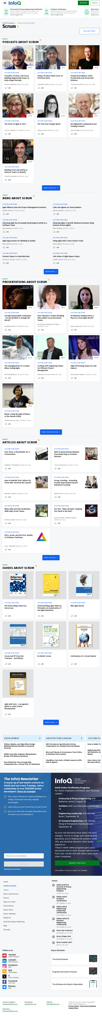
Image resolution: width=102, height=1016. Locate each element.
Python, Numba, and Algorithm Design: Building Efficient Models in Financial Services (19, 746)
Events (6, 898)
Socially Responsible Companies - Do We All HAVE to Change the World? (17, 318)
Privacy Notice (74, 1006)
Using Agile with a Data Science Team (68, 241)
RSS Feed (18, 26)
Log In (6, 890)
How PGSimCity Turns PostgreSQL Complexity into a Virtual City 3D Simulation (22, 763)
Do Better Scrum (44, 656)
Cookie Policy (73, 1008)
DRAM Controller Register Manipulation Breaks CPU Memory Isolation (20, 755)
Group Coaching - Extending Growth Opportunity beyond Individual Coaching (66, 482)
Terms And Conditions (88, 1006)
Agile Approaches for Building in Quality (18, 241)
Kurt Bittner (59, 518)
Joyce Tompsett (10, 130)
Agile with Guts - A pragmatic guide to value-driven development (16, 706)
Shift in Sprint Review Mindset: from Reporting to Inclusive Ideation (66, 454)
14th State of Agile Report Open (66, 256)
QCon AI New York (63, 936)
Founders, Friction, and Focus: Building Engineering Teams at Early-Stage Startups (16, 78)
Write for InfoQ (9, 902)
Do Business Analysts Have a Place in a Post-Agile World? (82, 317)
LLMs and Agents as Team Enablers (67, 207)
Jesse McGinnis (10, 176)
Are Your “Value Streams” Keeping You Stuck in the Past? (68, 510)
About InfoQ (8, 910)
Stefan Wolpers (77, 84)
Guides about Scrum (18, 568)
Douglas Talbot (8, 259)
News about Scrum (17, 198)
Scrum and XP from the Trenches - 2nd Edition (14, 657)
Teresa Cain (42, 130)
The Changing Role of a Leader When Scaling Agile (17, 367)
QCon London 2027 (64, 942)
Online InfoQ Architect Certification (61, 899)
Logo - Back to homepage (15, 2)
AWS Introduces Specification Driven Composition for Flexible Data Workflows (63, 745)
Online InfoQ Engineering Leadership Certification (61, 910)
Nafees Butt (59, 493)
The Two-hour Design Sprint (48, 124)
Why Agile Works (77, 606)
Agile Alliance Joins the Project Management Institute (24, 207)
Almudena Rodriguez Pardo (48, 324)
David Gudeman (10, 84)
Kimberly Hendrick (11, 465)
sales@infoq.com (30, 1004)
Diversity (6, 930)
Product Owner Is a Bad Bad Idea (15, 256)
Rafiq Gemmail (58, 210)
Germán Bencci (10, 326)
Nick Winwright (10, 374)
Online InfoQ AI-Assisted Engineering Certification (63, 922)
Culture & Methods (11, 73)
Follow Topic (89, 31)
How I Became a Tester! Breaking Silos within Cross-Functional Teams (50, 318)
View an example (26, 791)
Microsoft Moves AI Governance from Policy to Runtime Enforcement (64, 753)
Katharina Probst (78, 374)
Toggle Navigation (4, 3)
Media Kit (7, 918)
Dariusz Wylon (43, 374)
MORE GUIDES (50, 722)
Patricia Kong (9, 520)
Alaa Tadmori (9, 546)
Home (5, 882)
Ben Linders (7, 228)
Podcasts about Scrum (20, 42)
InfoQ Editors (8, 906)
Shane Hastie (7, 210)
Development (11, 738)
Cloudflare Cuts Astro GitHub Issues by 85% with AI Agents (64, 761)
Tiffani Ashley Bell (12, 420)
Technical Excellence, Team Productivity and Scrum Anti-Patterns (82, 78)
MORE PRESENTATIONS (50, 432)
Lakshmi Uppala (43, 84)
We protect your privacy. (12, 869)
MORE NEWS (50, 271)
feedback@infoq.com (10, 1004)
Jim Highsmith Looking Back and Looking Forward (84, 125)
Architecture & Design (58, 738)
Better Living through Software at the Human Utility (17, 415)
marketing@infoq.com (10, 1011)
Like (9, 88)
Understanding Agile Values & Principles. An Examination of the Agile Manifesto (49, 608)
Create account (9, 886)
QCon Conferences (10, 894)
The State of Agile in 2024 (15, 124)
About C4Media (9, 914)
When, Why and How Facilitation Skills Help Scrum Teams (17, 510)
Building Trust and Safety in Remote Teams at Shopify (15, 171)
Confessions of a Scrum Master (83, 656)
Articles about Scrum (19, 442)
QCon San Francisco (64, 931)
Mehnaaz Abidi (10, 493)
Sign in (95, 3)
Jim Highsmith (76, 130)
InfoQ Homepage (8, 23)
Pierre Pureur (70, 518)
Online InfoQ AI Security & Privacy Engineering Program (63, 888)
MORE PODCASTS (50, 188)
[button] (24, 864)
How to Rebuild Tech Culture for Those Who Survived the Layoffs (17, 481)
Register (83, 3)
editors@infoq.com (53, 1004)
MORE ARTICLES (50, 557)
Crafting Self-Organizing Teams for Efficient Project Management (50, 368)
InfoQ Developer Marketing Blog (14, 924)
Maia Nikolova (76, 326)
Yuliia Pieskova (60, 465)
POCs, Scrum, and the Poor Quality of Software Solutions (18, 536)
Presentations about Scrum (24, 282)
